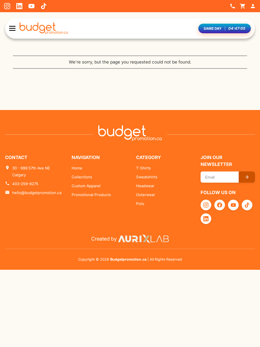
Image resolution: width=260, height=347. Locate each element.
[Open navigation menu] (12, 28)
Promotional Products (91, 194)
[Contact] (233, 6)
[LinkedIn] (19, 6)
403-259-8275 (25, 183)
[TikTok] (44, 6)
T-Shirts (143, 168)
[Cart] (243, 6)
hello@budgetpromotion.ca (36, 192)
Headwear (145, 185)
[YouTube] (31, 6)
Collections (82, 177)
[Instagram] (7, 6)
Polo (140, 203)
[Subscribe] (247, 177)
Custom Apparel (86, 185)
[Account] (253, 6)
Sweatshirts (146, 177)
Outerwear (145, 194)
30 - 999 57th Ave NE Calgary (31, 171)
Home (77, 168)
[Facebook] (219, 205)
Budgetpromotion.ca (128, 259)
